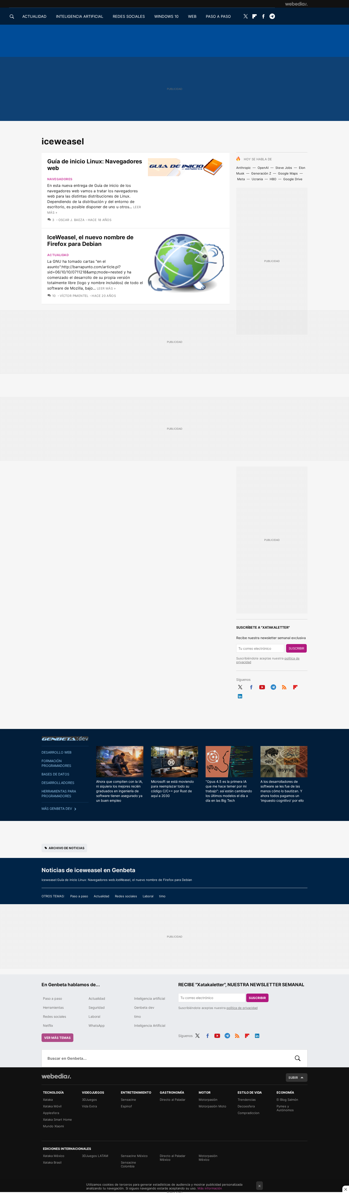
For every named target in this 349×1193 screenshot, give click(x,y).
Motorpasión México (208, 1157)
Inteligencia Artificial (149, 1025)
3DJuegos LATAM (95, 1156)
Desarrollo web (56, 752)
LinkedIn (240, 695)
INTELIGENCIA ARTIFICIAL (79, 16)
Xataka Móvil (52, 1106)
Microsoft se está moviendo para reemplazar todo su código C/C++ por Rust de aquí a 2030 (172, 788)
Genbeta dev (65, 738)
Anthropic (243, 168)
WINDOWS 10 (166, 16)
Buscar (297, 1058)
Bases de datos (55, 774)
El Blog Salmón (287, 1099)
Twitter (246, 16)
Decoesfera (246, 1106)
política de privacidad (242, 1008)
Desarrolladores (58, 783)
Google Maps (288, 173)
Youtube (262, 686)
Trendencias (247, 1099)
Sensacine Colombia (128, 1164)
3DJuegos (89, 1099)
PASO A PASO (218, 16)
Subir (293, 1077)
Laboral (148, 896)
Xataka (48, 1099)
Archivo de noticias (67, 848)
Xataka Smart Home (57, 1119)
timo (162, 896)
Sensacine (128, 1099)
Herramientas (53, 1007)
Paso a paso (79, 896)
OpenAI (263, 168)
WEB (192, 16)
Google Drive (292, 179)
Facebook (263, 16)
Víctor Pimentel (74, 296)
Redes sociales (126, 896)
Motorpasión (208, 1099)
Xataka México (53, 1156)
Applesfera (51, 1113)
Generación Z (261, 173)
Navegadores (59, 179)
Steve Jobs (283, 168)
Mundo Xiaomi (53, 1126)
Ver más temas (57, 1038)
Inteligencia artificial (149, 998)
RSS (284, 686)
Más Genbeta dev (57, 808)
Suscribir (296, 648)
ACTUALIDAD (34, 16)
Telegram (272, 16)
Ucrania (257, 179)
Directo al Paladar (172, 1099)
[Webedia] (296, 4)
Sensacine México (134, 1156)
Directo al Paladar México (172, 1157)
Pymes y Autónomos (285, 1108)
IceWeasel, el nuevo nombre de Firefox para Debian (90, 240)
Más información (210, 1188)
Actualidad (58, 255)
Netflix (48, 1025)
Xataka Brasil (52, 1162)
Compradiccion (248, 1113)
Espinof (126, 1106)
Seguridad (97, 1007)
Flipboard (254, 16)
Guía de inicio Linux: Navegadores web (94, 164)
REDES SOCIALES (129, 16)
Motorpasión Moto (212, 1106)
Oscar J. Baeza (71, 220)
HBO (273, 179)
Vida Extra (89, 1106)
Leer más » (106, 288)
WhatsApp (97, 1025)
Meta (241, 179)
